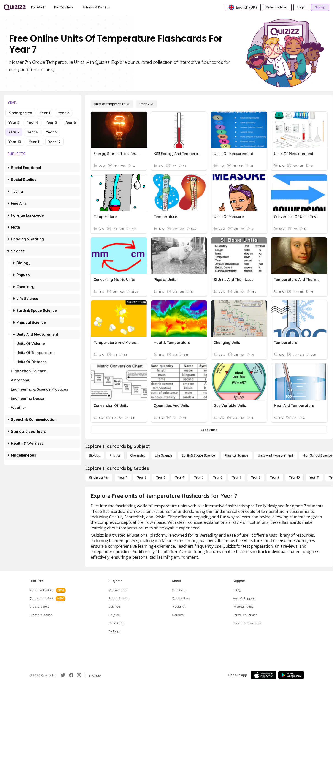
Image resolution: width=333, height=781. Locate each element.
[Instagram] (79, 675)
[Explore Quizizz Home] (15, 7)
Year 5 (51, 122)
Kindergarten (20, 113)
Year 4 (32, 122)
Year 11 (35, 141)
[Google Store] (291, 675)
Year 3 (13, 122)
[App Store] (263, 675)
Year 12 (54, 141)
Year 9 (51, 132)
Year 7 (13, 132)
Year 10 (14, 141)
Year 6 (70, 122)
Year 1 (45, 113)
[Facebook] (71, 675)
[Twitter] (63, 675)
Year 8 (32, 132)
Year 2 (63, 113)
